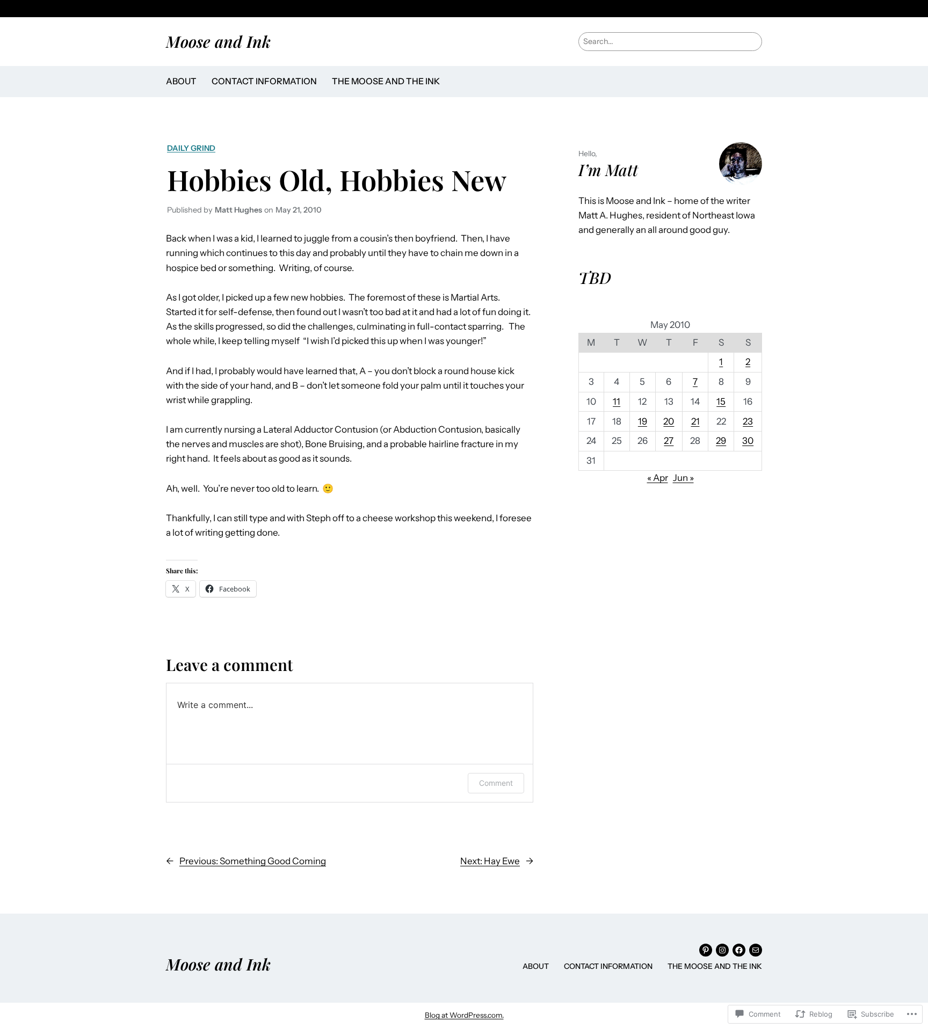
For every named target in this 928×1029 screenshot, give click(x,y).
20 (668, 421)
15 (721, 401)
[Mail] (755, 950)
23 (748, 421)
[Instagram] (722, 950)
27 (668, 440)
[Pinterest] (705, 950)
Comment (496, 782)
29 (721, 440)
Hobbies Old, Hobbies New (336, 179)
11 (616, 401)
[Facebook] (739, 950)
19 (642, 421)
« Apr (657, 477)
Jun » (683, 477)
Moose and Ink (218, 41)
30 (747, 440)
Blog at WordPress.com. (464, 1015)
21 (695, 421)
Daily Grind (191, 148)
